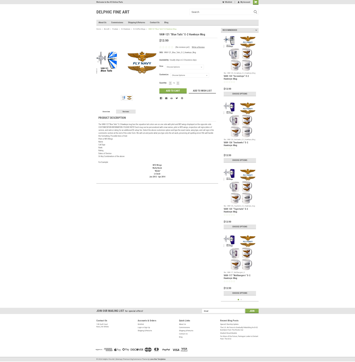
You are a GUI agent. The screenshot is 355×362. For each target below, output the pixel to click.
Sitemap (119, 359)
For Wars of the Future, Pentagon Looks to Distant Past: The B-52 (239, 337)
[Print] (171, 98)
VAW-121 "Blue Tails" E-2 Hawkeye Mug (162, 29)
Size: (161, 66)
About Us (102, 22)
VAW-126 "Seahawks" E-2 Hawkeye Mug (236, 144)
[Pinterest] (182, 98)
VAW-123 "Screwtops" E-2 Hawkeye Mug (236, 77)
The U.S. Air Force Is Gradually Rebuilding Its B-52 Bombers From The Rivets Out (239, 328)
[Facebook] (161, 98)
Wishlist (228, 2)
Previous (254, 31)
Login (140, 327)
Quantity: (163, 83)
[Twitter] (177, 98)
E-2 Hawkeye (125, 29)
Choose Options (239, 94)
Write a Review (198, 47)
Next (256, 31)
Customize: (164, 74)
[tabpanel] (239, 66)
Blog (166, 22)
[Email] (166, 98)
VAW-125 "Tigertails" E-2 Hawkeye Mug (236, 210)
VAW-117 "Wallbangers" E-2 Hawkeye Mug (237, 276)
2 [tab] (241, 299)
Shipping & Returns (136, 22)
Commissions (117, 22)
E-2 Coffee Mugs (139, 29)
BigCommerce (136, 359)
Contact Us (154, 22)
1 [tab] (238, 299)
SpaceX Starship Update (229, 324)
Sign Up (147, 327)
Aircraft (106, 29)
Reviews (126, 112)
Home (98, 29)
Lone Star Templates (158, 359)
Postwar (115, 29)
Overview (106, 112)
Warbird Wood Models (228, 333)
